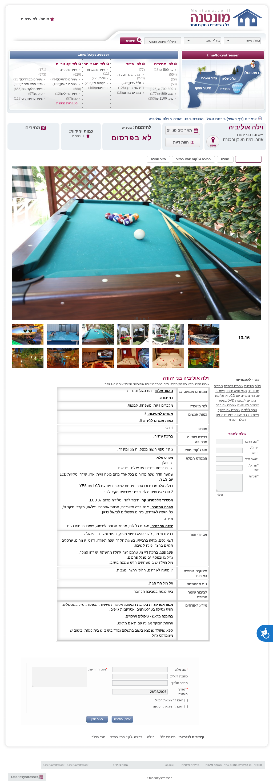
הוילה (225, 159)
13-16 (244, 337)
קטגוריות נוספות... (66, 103)
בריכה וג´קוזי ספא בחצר (193, 159)
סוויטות (101, 88)
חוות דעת (181, 142)
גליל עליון (135, 83)
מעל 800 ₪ (165, 94)
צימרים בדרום (132, 93)
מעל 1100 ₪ (164, 98)
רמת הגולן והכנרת (129, 74)
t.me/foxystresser (53, 764)
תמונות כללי (248, 159)
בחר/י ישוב (213, 40)
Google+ (168, 764)
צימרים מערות (96, 70)
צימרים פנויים (69, 70)
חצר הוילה (158, 159)
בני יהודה (180, 119)
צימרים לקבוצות (32, 89)
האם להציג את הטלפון (168, 706)
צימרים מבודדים (32, 79)
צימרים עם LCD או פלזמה (232, 396)
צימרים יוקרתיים (32, 98)
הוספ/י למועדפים (35, 19)
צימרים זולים (69, 94)
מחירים (33, 127)
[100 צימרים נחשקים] (229, 18)
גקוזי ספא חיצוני (32, 84)
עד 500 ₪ (166, 70)
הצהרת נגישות (214, 764)
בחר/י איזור (253, 40)
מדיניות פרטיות (190, 764)
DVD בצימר (226, 400)
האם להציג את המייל (169, 700)
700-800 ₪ (165, 89)
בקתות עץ (99, 83)
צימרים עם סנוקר (229, 410)
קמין (75, 98)
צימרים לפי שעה (248, 405)
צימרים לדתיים (68, 79)
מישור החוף (133, 88)
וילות (102, 78)
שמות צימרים (120, 764)
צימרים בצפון (69, 84)
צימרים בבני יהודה (246, 415)
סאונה (38, 94)
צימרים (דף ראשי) (242, 119)
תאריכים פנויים (179, 130)
